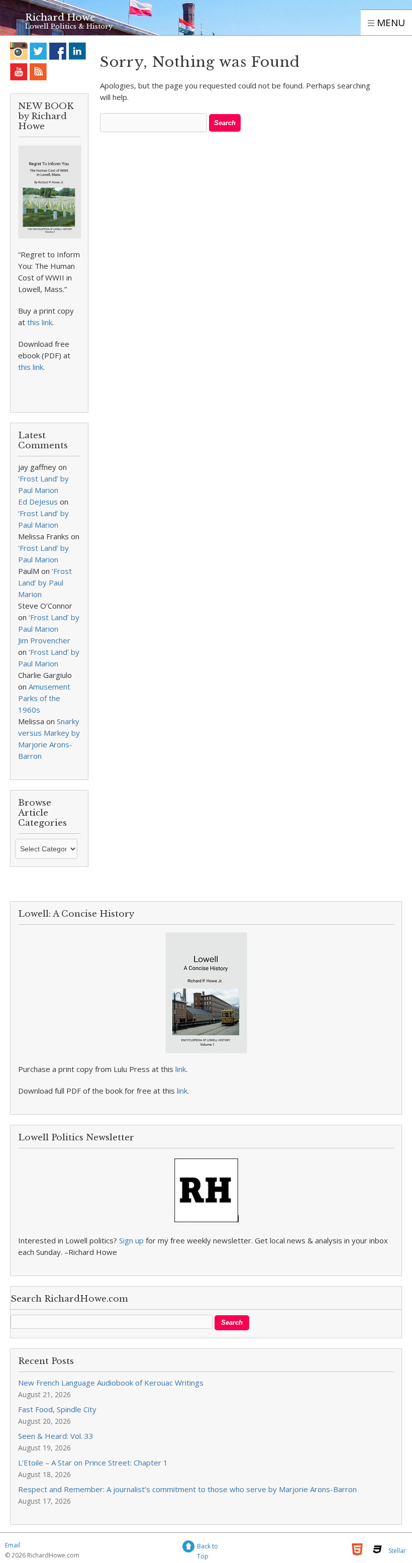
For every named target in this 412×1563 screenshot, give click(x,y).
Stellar (397, 1550)
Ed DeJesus (38, 502)
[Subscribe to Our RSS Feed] (38, 71)
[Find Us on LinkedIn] (77, 51)
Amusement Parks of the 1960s (44, 698)
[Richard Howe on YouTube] (19, 71)
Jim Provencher (44, 640)
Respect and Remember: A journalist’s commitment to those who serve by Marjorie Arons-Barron (187, 1489)
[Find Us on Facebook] (58, 51)
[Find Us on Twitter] (38, 51)
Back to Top (207, 1547)
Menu (389, 22)
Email (12, 1545)
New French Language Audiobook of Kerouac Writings (110, 1383)
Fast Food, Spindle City (57, 1409)
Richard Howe (60, 17)
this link (39, 322)
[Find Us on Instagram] (19, 51)
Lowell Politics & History (69, 26)
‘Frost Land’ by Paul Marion (45, 582)
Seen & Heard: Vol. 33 (55, 1436)
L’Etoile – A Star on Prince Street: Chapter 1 (93, 1462)
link (180, 1069)
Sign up (131, 1240)
